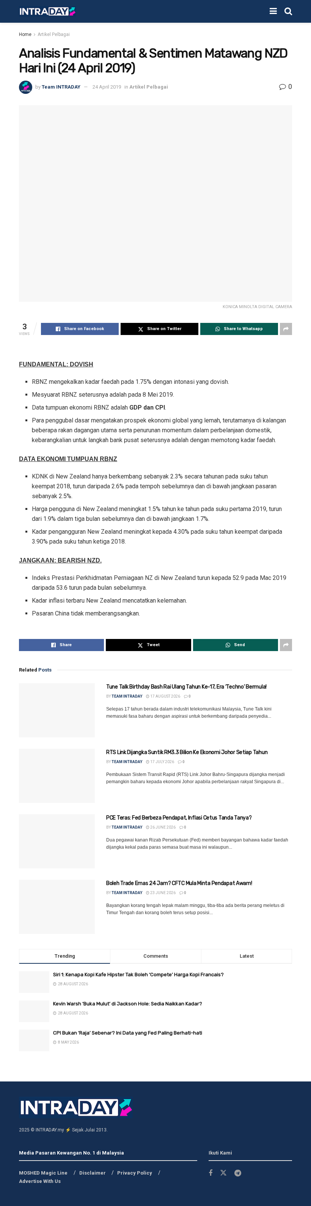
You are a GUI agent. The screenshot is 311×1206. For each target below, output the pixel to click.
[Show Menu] (273, 11)
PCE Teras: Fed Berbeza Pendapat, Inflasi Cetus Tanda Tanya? (178, 818)
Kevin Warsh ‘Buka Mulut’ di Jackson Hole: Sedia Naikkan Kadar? (127, 1004)
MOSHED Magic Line (43, 1173)
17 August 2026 (164, 696)
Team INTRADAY (61, 87)
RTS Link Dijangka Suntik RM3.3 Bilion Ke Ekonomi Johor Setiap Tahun (186, 752)
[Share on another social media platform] (286, 329)
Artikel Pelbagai (54, 34)
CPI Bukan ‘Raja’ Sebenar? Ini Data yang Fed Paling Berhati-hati (127, 1033)
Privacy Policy (134, 1173)
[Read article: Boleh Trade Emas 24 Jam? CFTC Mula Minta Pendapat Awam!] (57, 907)
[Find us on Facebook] (210, 1173)
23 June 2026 (162, 893)
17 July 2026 (161, 762)
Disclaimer (92, 1173)
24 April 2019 (107, 87)
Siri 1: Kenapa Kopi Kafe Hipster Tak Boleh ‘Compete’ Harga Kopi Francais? (138, 974)
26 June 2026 (162, 827)
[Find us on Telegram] (237, 1173)
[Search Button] (288, 11)
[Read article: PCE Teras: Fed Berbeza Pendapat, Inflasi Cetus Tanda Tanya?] (57, 841)
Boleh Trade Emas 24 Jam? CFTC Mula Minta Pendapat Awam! (179, 883)
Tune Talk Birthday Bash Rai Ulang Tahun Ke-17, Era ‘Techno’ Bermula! (186, 687)
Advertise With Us (40, 1181)
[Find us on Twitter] (223, 1173)
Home (25, 34)
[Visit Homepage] (47, 11)
